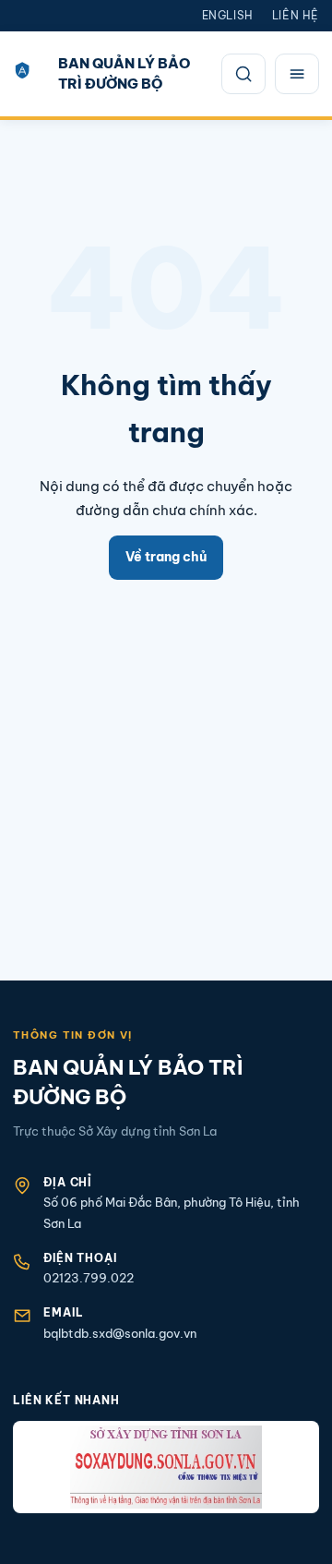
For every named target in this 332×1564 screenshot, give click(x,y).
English (228, 15)
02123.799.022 (88, 1277)
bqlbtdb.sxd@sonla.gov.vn (119, 1333)
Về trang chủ (166, 556)
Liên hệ (295, 15)
